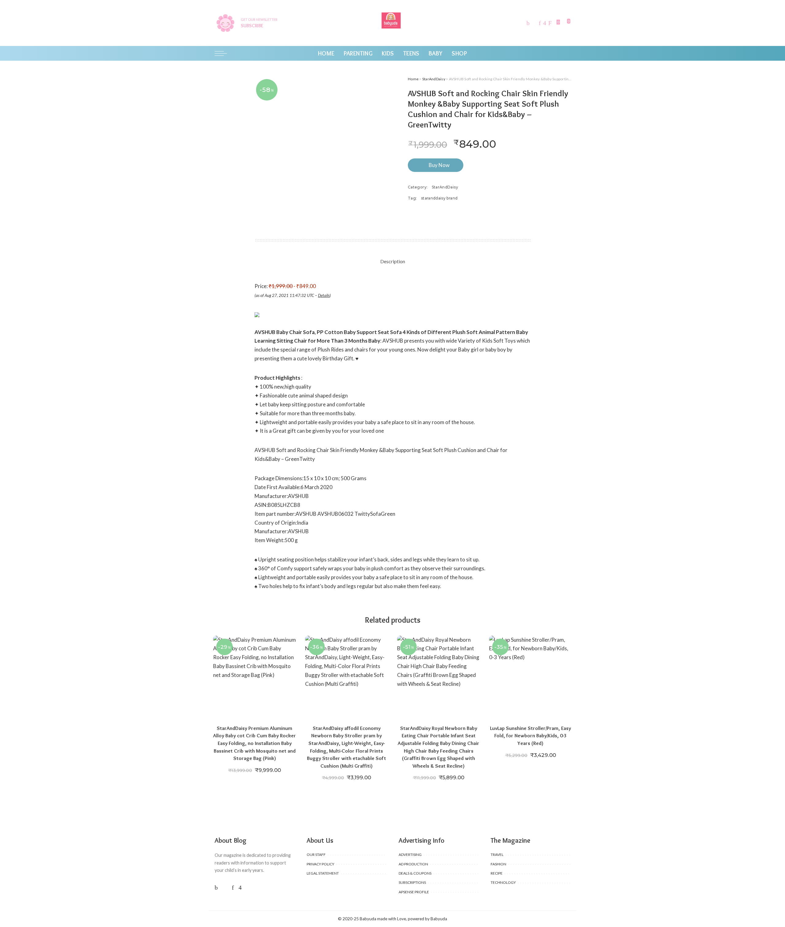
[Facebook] (528, 23)
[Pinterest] (540, 23)
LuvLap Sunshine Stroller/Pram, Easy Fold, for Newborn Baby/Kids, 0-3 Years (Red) (530, 735)
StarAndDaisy (433, 79)
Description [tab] (392, 261)
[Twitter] (534, 23)
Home (413, 79)
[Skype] (550, 23)
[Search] (566, 53)
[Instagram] (544, 23)
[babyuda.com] (392, 23)
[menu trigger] (224, 53)
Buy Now (439, 165)
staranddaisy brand (439, 198)
